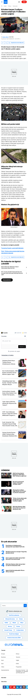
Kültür (6, 622)
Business (3, 657)
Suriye (21, 619)
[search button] (25, 605)
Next (2, 660)
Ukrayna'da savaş (10, 619)
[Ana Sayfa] (1, 6)
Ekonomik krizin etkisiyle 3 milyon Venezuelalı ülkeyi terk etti (10, 267)
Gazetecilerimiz (5, 670)
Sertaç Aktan (5, 37)
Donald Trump (8, 630)
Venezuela (15, 6)
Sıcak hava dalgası (14, 634)
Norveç (10, 626)
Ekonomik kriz (7, 280)
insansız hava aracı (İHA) (14, 637)
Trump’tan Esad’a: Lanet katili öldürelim (12, 248)
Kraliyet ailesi (20, 630)
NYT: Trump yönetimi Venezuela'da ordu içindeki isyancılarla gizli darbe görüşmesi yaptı (12, 273)
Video (2, 666)
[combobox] (14, 605)
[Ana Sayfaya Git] (5, 2)
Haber (5, 6)
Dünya (9, 6)
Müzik (14, 622)
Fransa (18, 626)
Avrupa (3, 653)
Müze (21, 622)
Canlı (24, 1)
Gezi (2, 663)
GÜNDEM (5, 470)
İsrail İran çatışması (14, 615)
